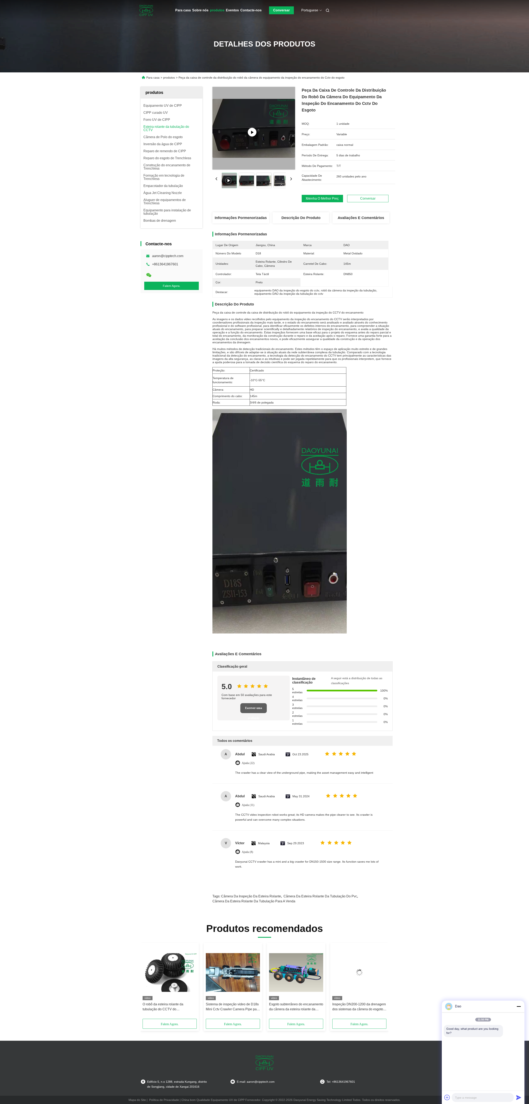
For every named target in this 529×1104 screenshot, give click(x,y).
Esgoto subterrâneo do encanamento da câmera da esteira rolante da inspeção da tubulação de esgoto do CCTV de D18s (296, 1007)
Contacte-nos (251, 10)
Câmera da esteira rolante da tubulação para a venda (253, 901)
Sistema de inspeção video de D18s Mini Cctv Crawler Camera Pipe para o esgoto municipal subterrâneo (233, 1007)
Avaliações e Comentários (361, 218)
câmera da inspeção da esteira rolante (251, 896)
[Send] (518, 1097)
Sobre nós (200, 10)
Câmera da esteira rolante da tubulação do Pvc (320, 896)
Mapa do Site (137, 1100)
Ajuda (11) (248, 805)
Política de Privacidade (164, 1100)
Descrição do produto (300, 218)
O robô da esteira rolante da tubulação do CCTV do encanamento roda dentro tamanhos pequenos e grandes (169, 1007)
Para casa (183, 10)
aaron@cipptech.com (167, 256)
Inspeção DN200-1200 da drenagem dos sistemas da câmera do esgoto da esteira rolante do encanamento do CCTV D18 (359, 1007)
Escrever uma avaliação (253, 709)
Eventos (232, 10)
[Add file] (447, 1097)
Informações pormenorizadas (241, 218)
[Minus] (518, 1006)
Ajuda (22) (248, 763)
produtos (217, 10)
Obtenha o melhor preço (322, 198)
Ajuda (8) (247, 852)
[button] (148, 982)
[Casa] (146, 10)
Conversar (281, 10)
